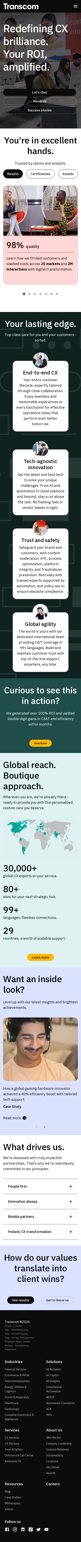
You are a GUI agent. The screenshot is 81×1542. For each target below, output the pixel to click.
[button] (24, 294)
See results (20, 1300)
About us (39, 101)
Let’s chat (39, 92)
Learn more (40, 957)
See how (40, 743)
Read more (12, 1118)
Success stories (40, 110)
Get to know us (57, 1300)
